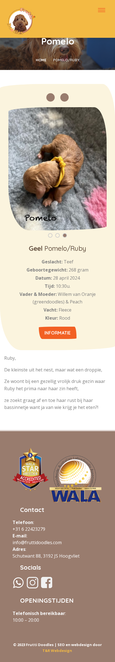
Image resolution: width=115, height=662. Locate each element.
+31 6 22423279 (29, 529)
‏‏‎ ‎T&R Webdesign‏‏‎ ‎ (57, 650)
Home (41, 60)
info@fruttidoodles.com (37, 542)
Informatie (57, 333)
